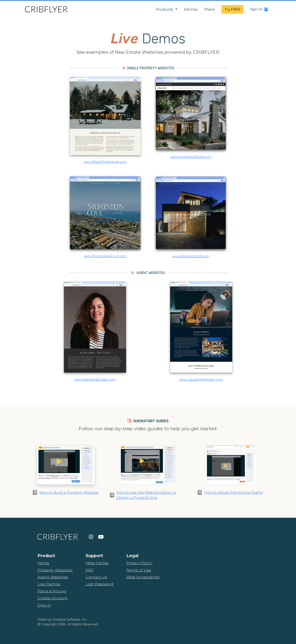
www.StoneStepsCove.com (105, 256)
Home (43, 563)
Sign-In (256, 9)
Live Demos (48, 584)
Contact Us (96, 577)
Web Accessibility (143, 577)
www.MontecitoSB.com (190, 256)
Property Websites (55, 570)
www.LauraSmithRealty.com (201, 379)
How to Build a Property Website (68, 492)
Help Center (97, 563)
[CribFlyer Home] (46, 9)
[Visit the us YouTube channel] (101, 537)
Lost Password (99, 584)
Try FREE (232, 9)
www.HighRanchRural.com (190, 157)
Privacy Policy (139, 563)
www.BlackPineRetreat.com (105, 162)
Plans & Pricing (51, 591)
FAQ (90, 570)
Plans (209, 9)
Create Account (52, 598)
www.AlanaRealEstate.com (94, 379)
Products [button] (165, 9)
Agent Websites (52, 577)
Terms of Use (138, 570)
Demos (191, 9)
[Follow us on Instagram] (91, 537)
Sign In (44, 605)
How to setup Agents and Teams (233, 492)
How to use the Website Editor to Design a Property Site (146, 495)
